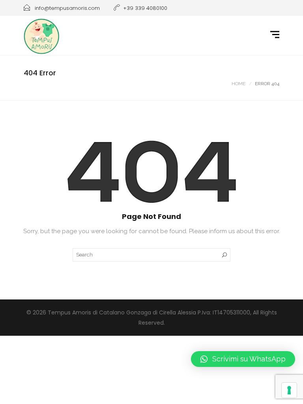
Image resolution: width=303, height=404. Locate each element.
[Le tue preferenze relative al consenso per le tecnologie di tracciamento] (289, 390)
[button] (243, 359)
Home (238, 83)
